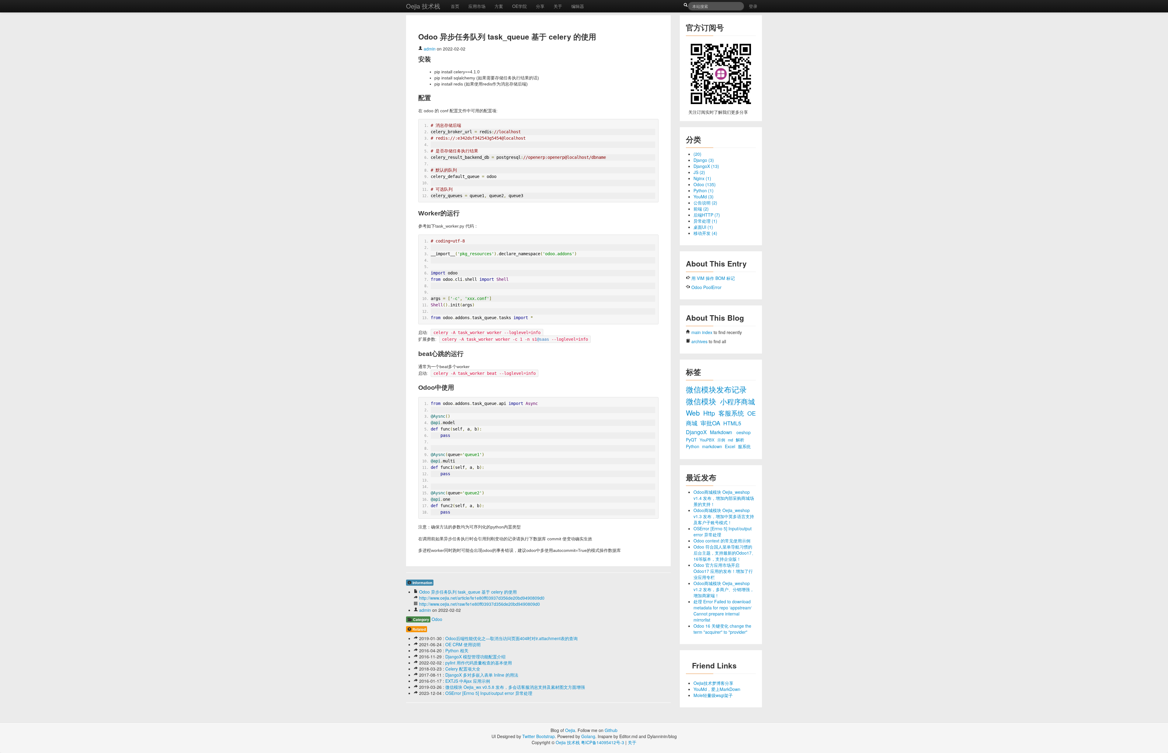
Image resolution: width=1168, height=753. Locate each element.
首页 (455, 6)
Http (710, 412)
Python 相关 (456, 650)
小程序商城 (737, 401)
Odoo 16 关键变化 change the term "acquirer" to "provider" (722, 629)
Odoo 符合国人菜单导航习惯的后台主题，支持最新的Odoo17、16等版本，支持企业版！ (724, 553)
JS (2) (699, 172)
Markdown (721, 432)
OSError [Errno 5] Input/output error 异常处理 (488, 693)
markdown (712, 446)
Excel (730, 446)
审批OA (711, 423)
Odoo (437, 619)
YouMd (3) (703, 196)
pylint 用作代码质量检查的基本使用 (478, 663)
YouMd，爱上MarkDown (716, 689)
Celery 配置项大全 (462, 669)
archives (699, 341)
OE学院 (519, 6)
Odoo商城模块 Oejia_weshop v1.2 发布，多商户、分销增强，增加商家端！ (723, 589)
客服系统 (732, 412)
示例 (721, 440)
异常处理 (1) (705, 221)
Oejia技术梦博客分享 (713, 683)
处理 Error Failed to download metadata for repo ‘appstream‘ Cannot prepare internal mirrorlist (722, 610)
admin (430, 49)
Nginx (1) (702, 178)
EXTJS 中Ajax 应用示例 (467, 681)
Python (693, 446)
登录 (753, 6)
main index (701, 332)
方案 (499, 6)
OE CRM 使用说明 (463, 644)
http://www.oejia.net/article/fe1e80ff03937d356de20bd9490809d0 (481, 598)
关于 (558, 6)
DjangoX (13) (706, 166)
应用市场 (476, 6)
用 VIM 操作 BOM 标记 (713, 278)
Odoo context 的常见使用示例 (721, 541)
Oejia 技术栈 (423, 6)
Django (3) (703, 160)
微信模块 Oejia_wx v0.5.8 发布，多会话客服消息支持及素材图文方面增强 (515, 687)
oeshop (743, 432)
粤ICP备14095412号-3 (602, 742)
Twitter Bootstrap (538, 736)
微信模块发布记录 (716, 389)
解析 (740, 440)
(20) (697, 154)
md (731, 440)
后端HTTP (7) (706, 215)
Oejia (570, 730)
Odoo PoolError (706, 287)
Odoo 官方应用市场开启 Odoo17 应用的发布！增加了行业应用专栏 (723, 571)
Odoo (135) (704, 184)
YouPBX (708, 440)
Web (694, 412)
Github (611, 730)
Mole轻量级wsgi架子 (713, 695)
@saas (543, 339)
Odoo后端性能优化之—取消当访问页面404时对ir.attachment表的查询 (511, 638)
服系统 (744, 446)
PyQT (692, 440)
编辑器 (577, 6)
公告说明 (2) (705, 203)
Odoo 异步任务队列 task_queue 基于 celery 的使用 (468, 592)
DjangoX (697, 432)
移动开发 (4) (705, 233)
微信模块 (702, 401)
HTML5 (732, 423)
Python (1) (703, 190)
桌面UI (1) (703, 227)
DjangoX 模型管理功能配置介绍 (475, 657)
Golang (588, 736)
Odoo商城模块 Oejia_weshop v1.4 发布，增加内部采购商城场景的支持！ (723, 498)
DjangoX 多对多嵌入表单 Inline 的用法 (481, 675)
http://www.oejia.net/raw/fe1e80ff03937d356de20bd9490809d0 (479, 604)
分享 (540, 6)
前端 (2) (701, 209)
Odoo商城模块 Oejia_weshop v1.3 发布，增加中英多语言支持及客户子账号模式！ (723, 516)
